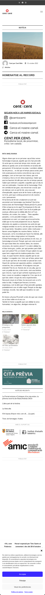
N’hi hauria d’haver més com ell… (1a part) (18, 414)
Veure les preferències (22, 587)
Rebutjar (22, 581)
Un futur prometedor (10, 345)
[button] (41, 550)
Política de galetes (17, 592)
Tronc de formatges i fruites (12, 419)
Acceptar (22, 574)
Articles (7, 67)
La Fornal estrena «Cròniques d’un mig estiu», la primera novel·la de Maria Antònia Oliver (20, 397)
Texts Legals (28, 592)
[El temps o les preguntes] (10, 319)
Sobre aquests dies (28, 325)
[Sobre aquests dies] (29, 319)
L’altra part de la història (11, 403)
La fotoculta (6, 409)
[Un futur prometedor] (10, 339)
